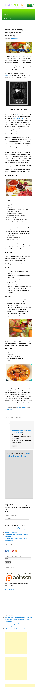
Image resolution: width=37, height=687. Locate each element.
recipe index (19, 506)
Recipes (6, 14)
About (11, 11)
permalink (9, 409)
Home (5, 11)
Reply (15, 446)
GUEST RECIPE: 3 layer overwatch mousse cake (18, 617)
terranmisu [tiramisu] (11, 532)
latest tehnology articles (18, 430)
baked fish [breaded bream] (12, 627)
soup (18, 407)
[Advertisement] (16, 643)
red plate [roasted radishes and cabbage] (16, 628)
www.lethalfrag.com (18, 111)
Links (5, 18)
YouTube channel (13, 404)
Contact (11, 18)
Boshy (19, 115)
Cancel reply (28, 452)
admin (23, 407)
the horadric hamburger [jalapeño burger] (16, 527)
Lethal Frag (8, 75)
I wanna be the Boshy (17, 118)
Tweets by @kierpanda (10, 589)
